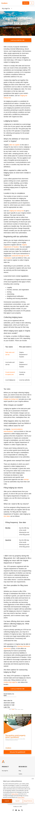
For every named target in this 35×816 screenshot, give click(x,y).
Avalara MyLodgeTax (10, 682)
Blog (20, 770)
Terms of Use (14, 794)
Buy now (26, 3)
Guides (20, 774)
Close (33, 778)
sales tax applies (14, 145)
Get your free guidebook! (17, 752)
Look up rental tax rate (17, 40)
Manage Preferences (28, 800)
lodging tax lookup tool (16, 211)
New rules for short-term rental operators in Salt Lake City (9, 704)
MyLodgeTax (5, 770)
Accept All (7, 800)
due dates (7, 516)
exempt (26, 479)
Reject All (17, 800)
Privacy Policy (21, 797)
